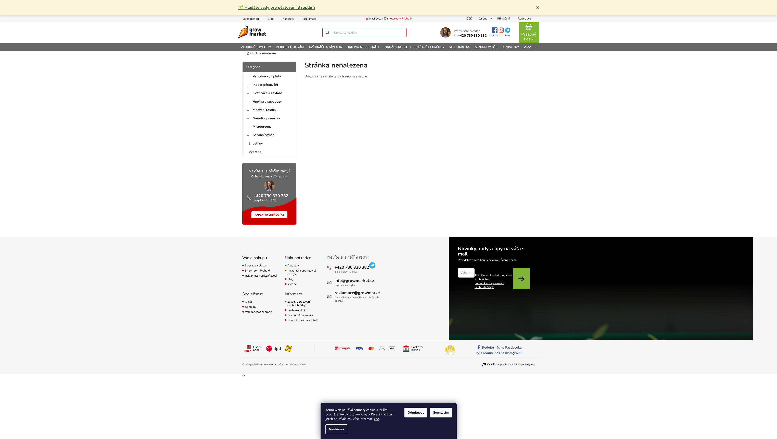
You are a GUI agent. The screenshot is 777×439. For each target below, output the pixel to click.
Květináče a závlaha (268, 93)
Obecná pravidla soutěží (302, 320)
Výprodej (255, 152)
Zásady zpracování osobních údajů (298, 303)
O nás (248, 302)
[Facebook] (494, 30)
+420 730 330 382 (472, 35)
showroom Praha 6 (399, 19)
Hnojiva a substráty (267, 101)
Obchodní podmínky (300, 315)
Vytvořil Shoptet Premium (501, 364)
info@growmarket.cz (354, 280)
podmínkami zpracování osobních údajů (489, 285)
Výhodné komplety (267, 76)
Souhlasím (441, 412)
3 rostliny (256, 143)
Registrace (524, 19)
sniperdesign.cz (526, 364)
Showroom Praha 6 (257, 271)
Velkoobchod (250, 19)
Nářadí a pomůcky (266, 118)
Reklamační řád (297, 310)
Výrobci (292, 284)
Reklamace (309, 19)
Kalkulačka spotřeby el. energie (301, 272)
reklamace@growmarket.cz (360, 293)
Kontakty (288, 19)
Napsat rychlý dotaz (269, 214)
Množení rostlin (264, 110)
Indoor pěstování (265, 85)
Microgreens (262, 126)
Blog (271, 19)
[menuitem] (255, 47)
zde (376, 419)
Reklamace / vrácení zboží (261, 276)
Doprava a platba (256, 265)
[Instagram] (501, 30)
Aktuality (293, 265)
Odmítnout (415, 412)
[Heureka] (450, 350)
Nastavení (336, 429)
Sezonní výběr (263, 135)
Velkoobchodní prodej (258, 312)
